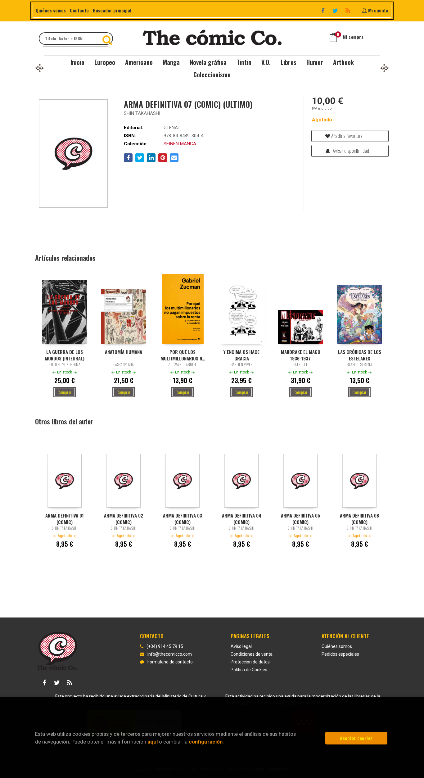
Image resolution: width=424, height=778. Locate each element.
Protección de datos (250, 661)
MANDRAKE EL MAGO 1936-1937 (300, 355)
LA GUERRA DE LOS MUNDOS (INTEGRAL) (64, 355)
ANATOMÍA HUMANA (123, 352)
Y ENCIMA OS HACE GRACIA (241, 355)
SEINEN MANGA (180, 144)
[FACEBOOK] (323, 10)
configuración (206, 742)
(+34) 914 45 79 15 (165, 646)
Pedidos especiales (340, 654)
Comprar (64, 392)
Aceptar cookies (356, 738)
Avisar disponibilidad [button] (350, 150)
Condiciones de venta (252, 654)
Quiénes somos (51, 10)
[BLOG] (348, 10)
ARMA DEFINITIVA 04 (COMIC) (241, 518)
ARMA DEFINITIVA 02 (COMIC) (123, 518)
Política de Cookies (249, 669)
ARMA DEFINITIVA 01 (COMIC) (64, 518)
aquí (152, 742)
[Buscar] (108, 38)
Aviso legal (241, 646)
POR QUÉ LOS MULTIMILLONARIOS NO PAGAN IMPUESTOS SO (182, 355)
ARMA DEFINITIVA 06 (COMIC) (359, 518)
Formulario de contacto (170, 661)
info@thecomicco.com (169, 654)
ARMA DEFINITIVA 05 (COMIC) (300, 518)
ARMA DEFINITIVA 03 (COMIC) (182, 518)
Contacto (79, 10)
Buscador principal (112, 10)
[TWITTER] (336, 10)
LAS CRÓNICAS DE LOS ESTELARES (359, 355)
